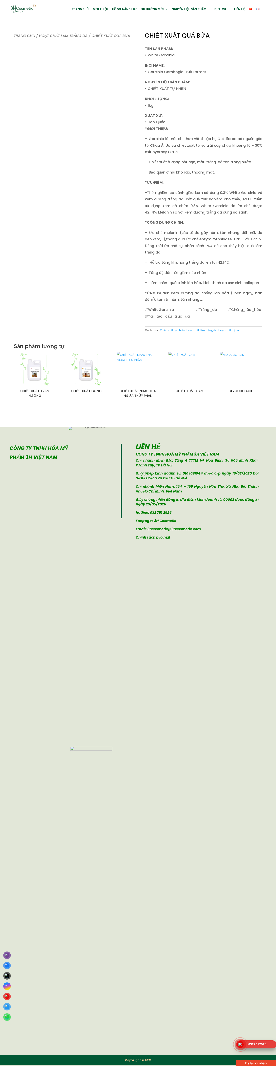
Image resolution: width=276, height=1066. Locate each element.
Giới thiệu (100, 9)
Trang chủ (80, 9)
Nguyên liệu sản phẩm (189, 9)
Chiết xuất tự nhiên (172, 330)
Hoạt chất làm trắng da (63, 35)
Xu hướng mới (152, 9)
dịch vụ (220, 9)
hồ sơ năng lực (124, 9)
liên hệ (239, 9)
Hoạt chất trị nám (229, 330)
